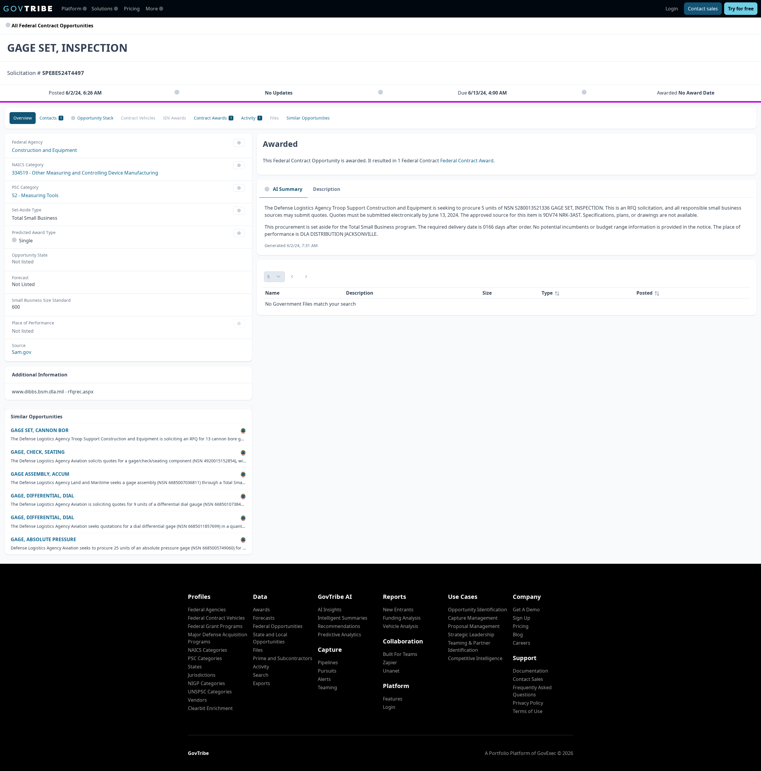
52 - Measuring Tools (35, 195)
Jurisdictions (202, 675)
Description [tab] (326, 189)
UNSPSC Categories (210, 691)
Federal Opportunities (278, 626)
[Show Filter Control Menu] (239, 143)
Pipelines (328, 662)
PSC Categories (205, 658)
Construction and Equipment (44, 150)
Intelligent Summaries (342, 618)
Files (258, 650)
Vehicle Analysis (400, 626)
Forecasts (264, 618)
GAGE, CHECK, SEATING (38, 452)
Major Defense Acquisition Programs (217, 638)
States (195, 666)
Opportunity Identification (477, 609)
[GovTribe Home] (28, 8)
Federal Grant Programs (215, 626)
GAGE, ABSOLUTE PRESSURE (43, 539)
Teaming (327, 687)
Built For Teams (400, 654)
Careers (521, 643)
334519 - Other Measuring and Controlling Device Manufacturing (85, 172)
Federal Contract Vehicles (216, 618)
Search (260, 675)
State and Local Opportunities (270, 638)
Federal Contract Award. (467, 160)
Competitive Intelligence (475, 658)
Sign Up (521, 618)
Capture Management (473, 618)
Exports (261, 683)
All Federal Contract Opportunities (51, 25)
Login (672, 8)
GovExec (546, 753)
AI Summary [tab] (287, 189)
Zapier (390, 662)
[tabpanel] (507, 226)
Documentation (530, 671)
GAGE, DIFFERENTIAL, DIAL (42, 496)
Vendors (197, 700)
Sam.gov (21, 352)
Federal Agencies (207, 609)
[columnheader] (586, 293)
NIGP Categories (206, 683)
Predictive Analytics (339, 634)
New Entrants (398, 609)
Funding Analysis (402, 618)
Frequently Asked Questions (532, 691)
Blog (518, 634)
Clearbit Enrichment (210, 708)
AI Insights (330, 609)
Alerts (324, 679)
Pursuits (327, 671)
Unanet (391, 671)
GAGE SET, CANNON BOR (40, 430)
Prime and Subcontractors (282, 658)
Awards (261, 609)
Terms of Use (528, 711)
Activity (261, 666)
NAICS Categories (207, 650)
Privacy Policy (528, 703)
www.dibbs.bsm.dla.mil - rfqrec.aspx (52, 391)
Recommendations (339, 626)
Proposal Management (474, 626)
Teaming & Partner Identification (469, 646)
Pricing (132, 8)
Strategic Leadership (471, 634)
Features (392, 698)
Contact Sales (528, 679)
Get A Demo (526, 609)
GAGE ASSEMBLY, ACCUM (40, 474)
